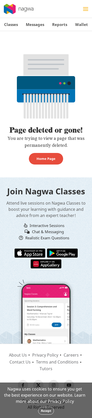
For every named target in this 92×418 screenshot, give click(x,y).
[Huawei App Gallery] (46, 263)
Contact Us (20, 362)
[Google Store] (62, 253)
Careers (71, 355)
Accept (46, 410)
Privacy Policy (45, 355)
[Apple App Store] (30, 253)
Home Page (46, 158)
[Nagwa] (18, 9)
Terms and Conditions (57, 362)
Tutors (46, 368)
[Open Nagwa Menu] (85, 9)
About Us (18, 355)
